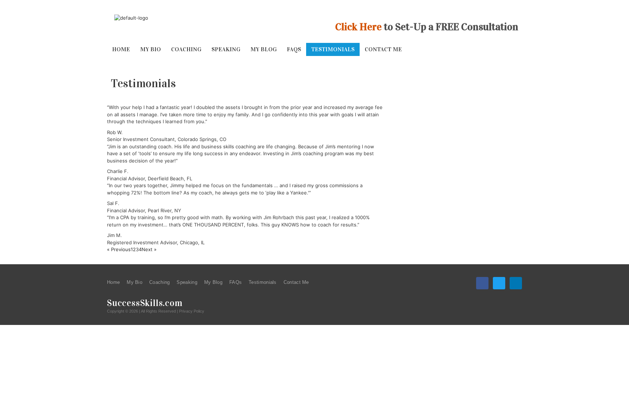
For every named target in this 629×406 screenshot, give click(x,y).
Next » (149, 249)
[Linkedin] (516, 283)
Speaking (225, 49)
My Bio (150, 49)
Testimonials (333, 49)
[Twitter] (499, 283)
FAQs (294, 49)
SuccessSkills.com (145, 303)
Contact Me (383, 49)
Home (121, 49)
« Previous (119, 249)
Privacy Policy (191, 311)
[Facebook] (482, 283)
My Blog (263, 49)
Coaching (186, 49)
